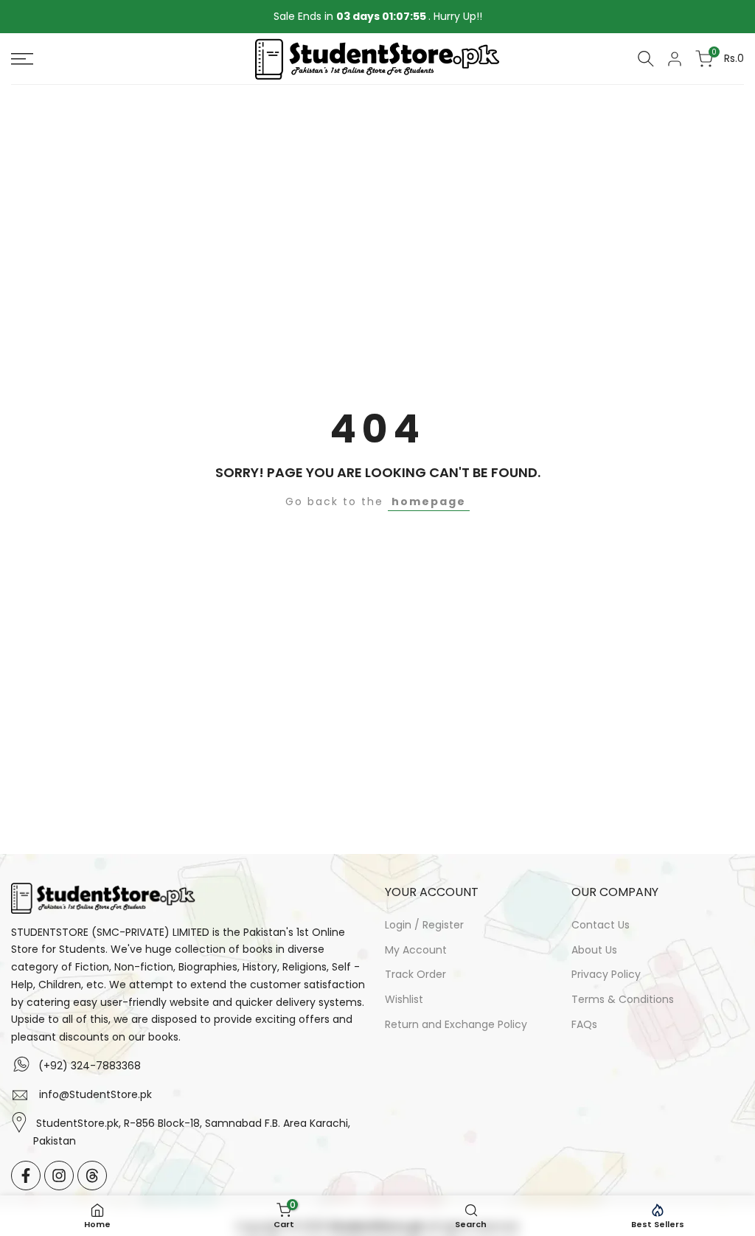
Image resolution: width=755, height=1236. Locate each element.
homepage (429, 501)
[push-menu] (22, 59)
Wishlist (404, 999)
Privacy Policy (606, 974)
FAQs (584, 1024)
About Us (594, 949)
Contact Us (600, 924)
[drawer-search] (646, 58)
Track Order (415, 974)
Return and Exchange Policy (456, 1024)
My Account (416, 949)
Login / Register (424, 924)
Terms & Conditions (622, 999)
